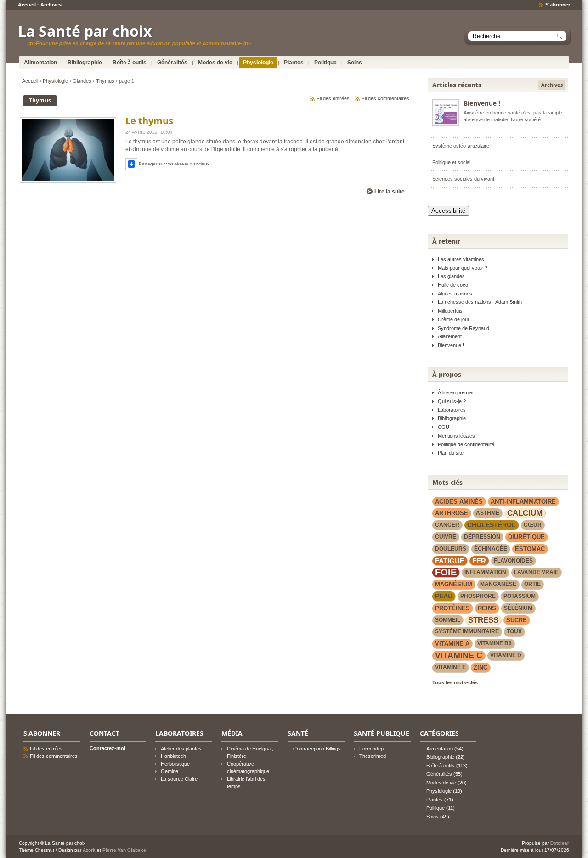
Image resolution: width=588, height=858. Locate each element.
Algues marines (455, 293)
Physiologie (258, 62)
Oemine (169, 771)
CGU (443, 427)
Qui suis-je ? (452, 401)
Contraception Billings (317, 748)
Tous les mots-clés (455, 682)
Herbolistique (175, 764)
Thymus (105, 81)
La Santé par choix (85, 31)
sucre (516, 620)
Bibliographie (85, 62)
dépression (482, 537)
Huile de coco (453, 285)
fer (479, 561)
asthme (487, 513)
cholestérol (491, 524)
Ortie (532, 584)
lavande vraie (536, 572)
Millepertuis (450, 310)
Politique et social (451, 162)
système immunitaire (467, 631)
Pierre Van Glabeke (124, 849)
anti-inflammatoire (523, 501)
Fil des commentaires (385, 98)
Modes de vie (215, 62)
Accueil (27, 4)
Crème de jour (453, 319)
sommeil (447, 620)
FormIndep (371, 748)
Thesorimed (372, 756)
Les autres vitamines (461, 259)
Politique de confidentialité (466, 444)
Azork (89, 849)
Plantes (294, 62)
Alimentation (40, 62)
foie (446, 572)
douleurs (450, 548)
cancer (447, 525)
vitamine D (505, 655)
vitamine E (450, 667)
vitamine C (458, 655)
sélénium (518, 608)
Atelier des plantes (181, 748)
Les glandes (451, 276)
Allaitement (450, 336)
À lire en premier (456, 392)
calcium (525, 513)
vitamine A (452, 643)
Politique (325, 62)
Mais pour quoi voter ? (462, 268)
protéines (452, 608)
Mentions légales (456, 435)
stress (483, 620)
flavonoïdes (513, 560)
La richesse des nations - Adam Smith (480, 302)
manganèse (498, 584)
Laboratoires (452, 410)
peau (443, 596)
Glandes (82, 81)
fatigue (449, 561)
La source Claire (179, 779)
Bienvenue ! (482, 103)
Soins (354, 62)
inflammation (485, 572)
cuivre (445, 537)
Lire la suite (389, 191)
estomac (530, 548)
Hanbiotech (173, 756)
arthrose (451, 513)
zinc (480, 667)
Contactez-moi (107, 748)
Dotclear (559, 843)
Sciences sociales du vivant (463, 179)
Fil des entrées (333, 98)
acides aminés (459, 501)
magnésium (453, 584)
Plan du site (451, 452)
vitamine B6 (494, 643)
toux (514, 631)
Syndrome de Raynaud (463, 328)
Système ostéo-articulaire (460, 145)
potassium (519, 596)
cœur (533, 525)
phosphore (478, 596)
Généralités (172, 62)
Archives (51, 4)
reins (487, 608)
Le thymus (149, 120)
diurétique (526, 537)
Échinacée (490, 548)
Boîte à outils (130, 62)
